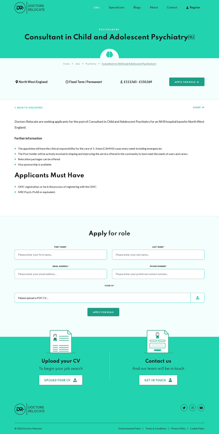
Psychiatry (90, 64)
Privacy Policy (178, 428)
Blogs (137, 7)
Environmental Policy (130, 428)
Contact (172, 7)
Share (197, 107)
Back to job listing (29, 108)
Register (195, 7)
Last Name (158, 247)
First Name (60, 247)
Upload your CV (57, 380)
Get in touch (155, 380)
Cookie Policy (197, 428)
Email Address (61, 266)
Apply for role (185, 82)
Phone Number (158, 266)
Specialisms (116, 7)
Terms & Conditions (156, 428)
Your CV (110, 286)
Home (66, 64)
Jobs (96, 7)
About (154, 7)
